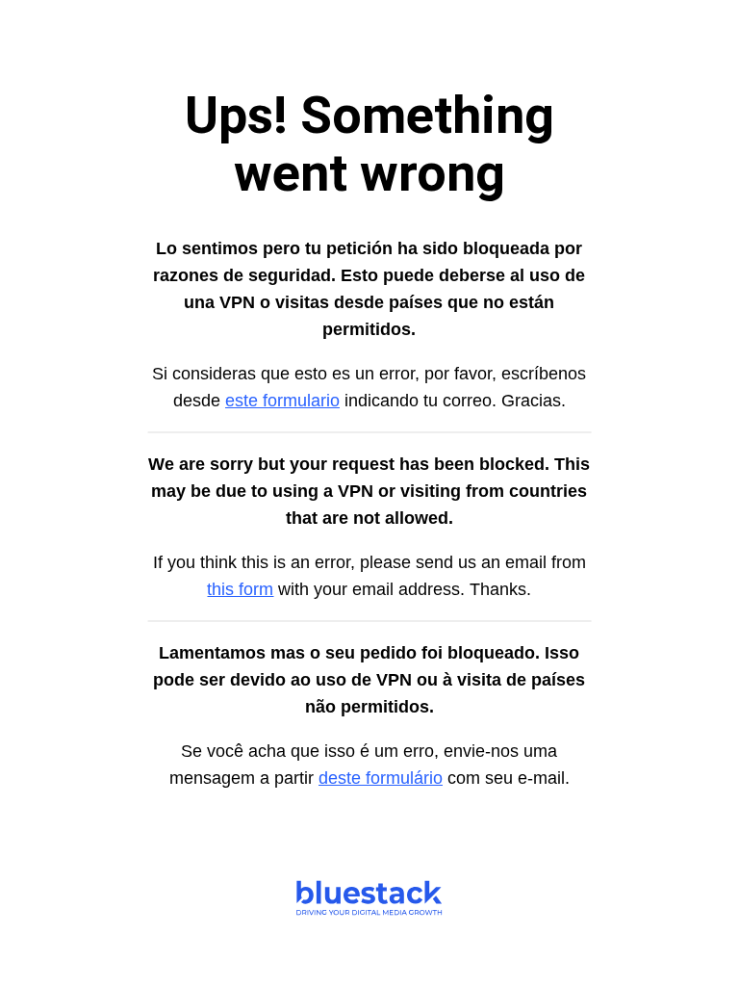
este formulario (282, 400)
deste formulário (381, 778)
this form (240, 589)
